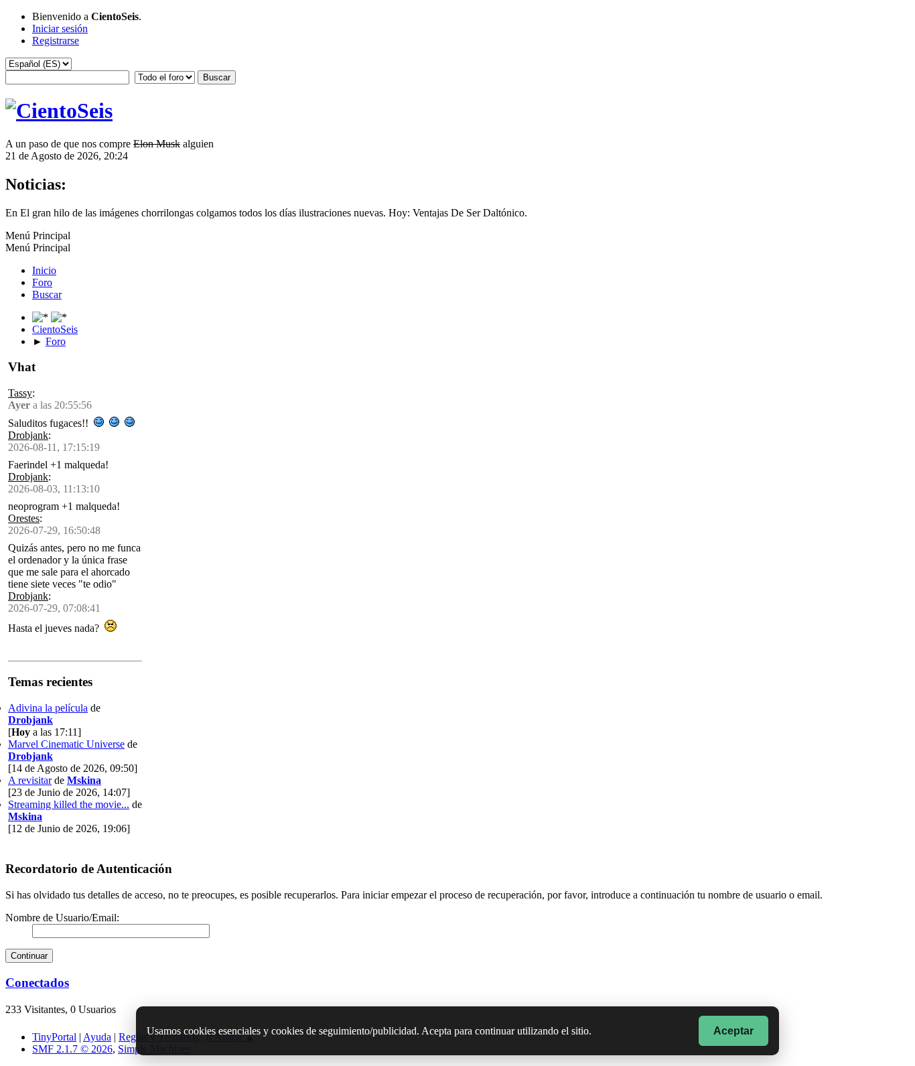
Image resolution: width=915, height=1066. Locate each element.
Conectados (37, 983)
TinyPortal (54, 1037)
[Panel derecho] (41, 317)
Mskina (84, 780)
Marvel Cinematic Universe (66, 744)
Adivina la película (48, 708)
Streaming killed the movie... (68, 804)
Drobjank (28, 435)
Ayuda (97, 1037)
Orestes (24, 518)
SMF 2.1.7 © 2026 (72, 1049)
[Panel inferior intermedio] (59, 317)
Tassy (20, 393)
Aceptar (733, 1031)
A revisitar (30, 780)
